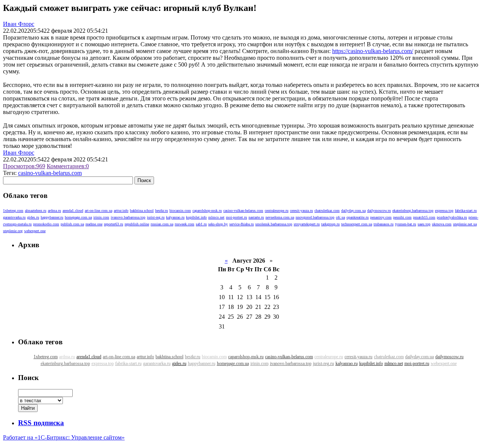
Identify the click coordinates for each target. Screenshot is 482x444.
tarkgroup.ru (330, 224)
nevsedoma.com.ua (279, 217)
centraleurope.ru (276, 210)
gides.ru (33, 217)
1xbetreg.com (13, 210)
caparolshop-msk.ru (207, 210)
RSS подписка (41, 423)
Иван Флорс (18, 24)
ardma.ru (54, 210)
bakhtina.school (142, 210)
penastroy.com (381, 217)
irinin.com (101, 217)
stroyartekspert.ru (307, 224)
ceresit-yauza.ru (301, 210)
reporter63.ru (113, 224)
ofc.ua (340, 217)
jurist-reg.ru (156, 217)
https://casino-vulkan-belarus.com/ (372, 51)
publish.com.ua (72, 224)
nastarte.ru (256, 217)
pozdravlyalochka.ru (452, 217)
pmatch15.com (424, 217)
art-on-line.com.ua (98, 210)
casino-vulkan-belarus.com (50, 173)
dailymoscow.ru (379, 210)
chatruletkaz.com (327, 210)
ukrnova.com (441, 224)
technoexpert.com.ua (356, 224)
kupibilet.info (196, 217)
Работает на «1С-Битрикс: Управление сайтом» (64, 437)
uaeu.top (424, 224)
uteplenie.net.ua (465, 224)
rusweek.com (184, 224)
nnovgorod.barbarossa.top (315, 217)
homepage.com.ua (78, 217)
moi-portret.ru (236, 217)
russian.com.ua (162, 224)
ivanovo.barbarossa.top (128, 217)
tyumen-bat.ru (405, 224)
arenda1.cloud (73, 210)
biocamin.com (180, 210)
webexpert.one (35, 231)
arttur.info (121, 210)
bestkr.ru (161, 210)
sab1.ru (201, 224)
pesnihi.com (402, 217)
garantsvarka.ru (14, 217)
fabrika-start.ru (466, 210)
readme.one (93, 224)
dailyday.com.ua (353, 210)
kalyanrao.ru (175, 217)
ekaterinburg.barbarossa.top (412, 210)
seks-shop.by (218, 224)
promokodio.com (46, 224)
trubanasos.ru (384, 224)
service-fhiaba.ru (241, 224)
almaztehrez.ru (35, 210)
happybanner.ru (52, 217)
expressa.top (444, 210)
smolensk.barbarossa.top (273, 224)
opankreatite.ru (357, 217)
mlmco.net (216, 217)
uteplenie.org (13, 231)
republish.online (137, 224)
